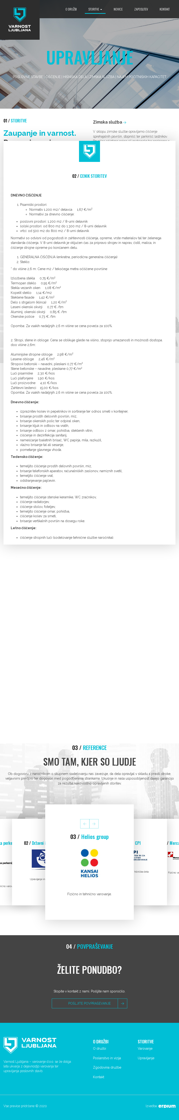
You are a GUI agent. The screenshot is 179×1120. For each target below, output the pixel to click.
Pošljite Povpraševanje (89, 1003)
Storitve (94, 9)
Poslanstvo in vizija (107, 1058)
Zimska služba (107, 122)
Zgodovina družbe (107, 1067)
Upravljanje (146, 1058)
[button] (85, 823)
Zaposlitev (141, 9)
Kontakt (165, 9)
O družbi (71, 9)
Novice (118, 9)
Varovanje (145, 1048)
